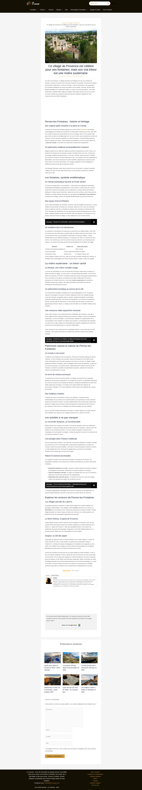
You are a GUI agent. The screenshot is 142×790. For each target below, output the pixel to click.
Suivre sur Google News (69, 625)
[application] (36, 10)
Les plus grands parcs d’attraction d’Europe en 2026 (89, 668)
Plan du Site (95, 785)
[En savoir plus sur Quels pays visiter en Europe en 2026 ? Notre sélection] (52, 657)
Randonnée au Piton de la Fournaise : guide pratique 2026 (52, 690)
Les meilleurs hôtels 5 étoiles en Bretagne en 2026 (88, 690)
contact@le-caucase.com (51, 783)
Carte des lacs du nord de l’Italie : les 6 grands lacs (70, 690)
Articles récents (55, 575)
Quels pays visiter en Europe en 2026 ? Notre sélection (52, 668)
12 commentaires (62, 76)
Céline (55, 578)
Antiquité (84, 129)
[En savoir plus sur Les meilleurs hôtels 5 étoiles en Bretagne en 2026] (89, 679)
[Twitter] (50, 585)
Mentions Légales (95, 783)
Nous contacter (95, 772)
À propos (48, 575)
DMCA (95, 778)
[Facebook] (112, 3)
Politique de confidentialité (95, 774)
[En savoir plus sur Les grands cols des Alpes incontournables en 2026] (71, 657)
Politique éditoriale (95, 776)
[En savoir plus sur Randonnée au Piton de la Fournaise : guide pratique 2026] (52, 679)
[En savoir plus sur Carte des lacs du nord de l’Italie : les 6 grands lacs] (71, 679)
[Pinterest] (114, 3)
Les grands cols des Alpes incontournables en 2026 (71, 668)
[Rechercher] (108, 3)
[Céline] (49, 580)
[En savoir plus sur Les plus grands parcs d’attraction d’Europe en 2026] (89, 657)
